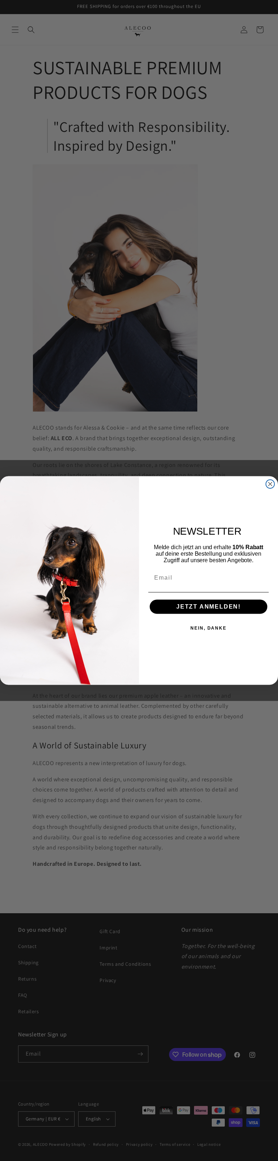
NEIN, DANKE (208, 628)
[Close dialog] (270, 484)
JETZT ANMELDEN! (208, 607)
